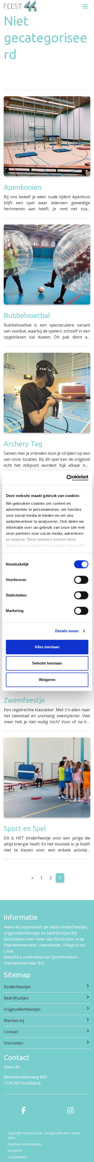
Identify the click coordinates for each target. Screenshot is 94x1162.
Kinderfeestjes (17, 987)
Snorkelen (13, 1043)
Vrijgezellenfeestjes (22, 1009)
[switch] (81, 580)
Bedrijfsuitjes (16, 998)
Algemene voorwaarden (25, 1144)
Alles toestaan (47, 647)
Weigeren (47, 680)
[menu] (85, 5)
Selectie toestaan (47, 663)
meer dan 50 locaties (55, 939)
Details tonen (66, 631)
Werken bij (14, 1020)
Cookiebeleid (17, 1157)
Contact (11, 1031)
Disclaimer (15, 1150)
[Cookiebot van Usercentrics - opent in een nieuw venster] (67, 478)
